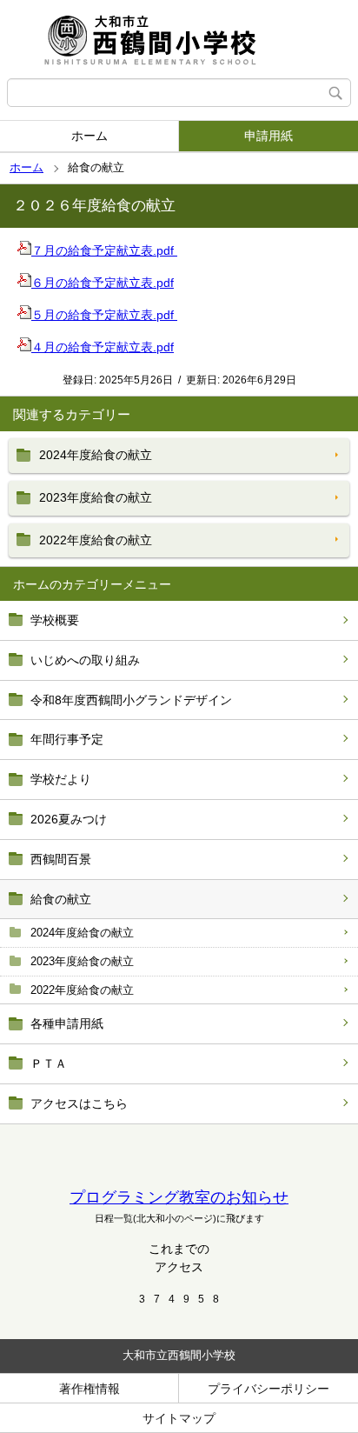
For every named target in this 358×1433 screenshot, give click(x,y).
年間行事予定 (66, 739)
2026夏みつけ (68, 819)
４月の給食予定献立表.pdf (102, 347)
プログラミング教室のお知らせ (179, 1197)
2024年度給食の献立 (82, 932)
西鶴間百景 (60, 859)
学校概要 (54, 620)
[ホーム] (179, 39)
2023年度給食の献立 (82, 961)
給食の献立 (60, 899)
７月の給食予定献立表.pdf (104, 250)
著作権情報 (89, 1389)
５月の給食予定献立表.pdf (104, 315)
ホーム (89, 136)
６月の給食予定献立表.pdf (102, 283)
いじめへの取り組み (85, 660)
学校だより (60, 779)
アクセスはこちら (79, 1103)
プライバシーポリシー (268, 1389)
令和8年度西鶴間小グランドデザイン (131, 700)
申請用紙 (268, 136)
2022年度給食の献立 (82, 989)
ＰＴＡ (48, 1063)
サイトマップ (179, 1418)
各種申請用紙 (66, 1023)
